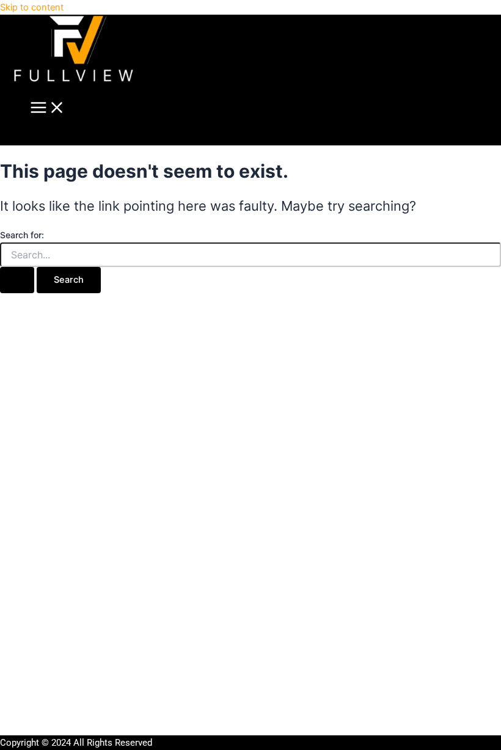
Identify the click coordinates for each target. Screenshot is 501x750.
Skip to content (32, 7)
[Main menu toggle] (47, 108)
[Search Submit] (17, 280)
